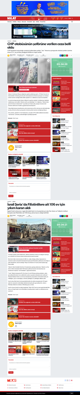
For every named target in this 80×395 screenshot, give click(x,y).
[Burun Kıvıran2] (40, 31)
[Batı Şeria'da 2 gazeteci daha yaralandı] (14, 336)
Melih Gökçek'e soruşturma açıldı (66, 133)
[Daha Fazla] (67, 55)
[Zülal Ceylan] (11, 147)
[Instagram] (70, 380)
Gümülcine (63, 136)
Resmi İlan (42, 21)
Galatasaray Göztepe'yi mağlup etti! (66, 144)
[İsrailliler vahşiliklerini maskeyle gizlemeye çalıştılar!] (28, 336)
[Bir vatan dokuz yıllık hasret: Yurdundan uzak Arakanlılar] (43, 349)
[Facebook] (65, 380)
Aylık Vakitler (55, 74)
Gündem (9, 21)
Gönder (11, 195)
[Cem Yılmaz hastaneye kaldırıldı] (28, 172)
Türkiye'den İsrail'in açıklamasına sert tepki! (65, 150)
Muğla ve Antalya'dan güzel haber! (65, 139)
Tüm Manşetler (28, 387)
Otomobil (29, 21)
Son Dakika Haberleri (46, 387)
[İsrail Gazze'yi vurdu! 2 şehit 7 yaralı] (43, 336)
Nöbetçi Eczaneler (12, 385)
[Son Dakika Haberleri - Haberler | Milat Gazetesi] (11, 18)
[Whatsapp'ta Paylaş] (65, 55)
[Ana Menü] (72, 21)
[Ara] (72, 18)
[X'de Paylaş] (62, 55)
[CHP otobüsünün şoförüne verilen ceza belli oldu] (29, 71)
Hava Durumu (28, 385)
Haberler (9, 41)
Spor (34, 21)
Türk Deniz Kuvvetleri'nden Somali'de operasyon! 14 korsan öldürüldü (14, 165)
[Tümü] (71, 116)
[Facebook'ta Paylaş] (60, 55)
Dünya (19, 21)
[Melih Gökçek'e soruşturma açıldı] (43, 159)
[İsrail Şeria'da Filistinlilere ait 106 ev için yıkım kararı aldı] (29, 231)
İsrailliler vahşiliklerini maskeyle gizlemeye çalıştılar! (27, 342)
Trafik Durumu (61, 385)
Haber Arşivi (61, 387)
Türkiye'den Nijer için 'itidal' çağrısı (66, 127)
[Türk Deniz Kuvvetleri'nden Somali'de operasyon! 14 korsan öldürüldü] (14, 159)
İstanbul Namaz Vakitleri (46, 385)
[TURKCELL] (40, 8)
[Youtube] (72, 380)
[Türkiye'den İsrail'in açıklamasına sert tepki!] (14, 172)
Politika (15, 21)
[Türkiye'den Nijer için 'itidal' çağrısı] (28, 159)
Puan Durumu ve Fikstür (13, 387)
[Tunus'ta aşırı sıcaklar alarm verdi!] (28, 349)
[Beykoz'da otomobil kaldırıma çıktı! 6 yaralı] (43, 172)
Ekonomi (24, 21)
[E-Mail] (16, 150)
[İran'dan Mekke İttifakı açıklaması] (14, 349)
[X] (67, 380)
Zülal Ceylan (18, 147)
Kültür (37, 21)
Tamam (71, 393)
